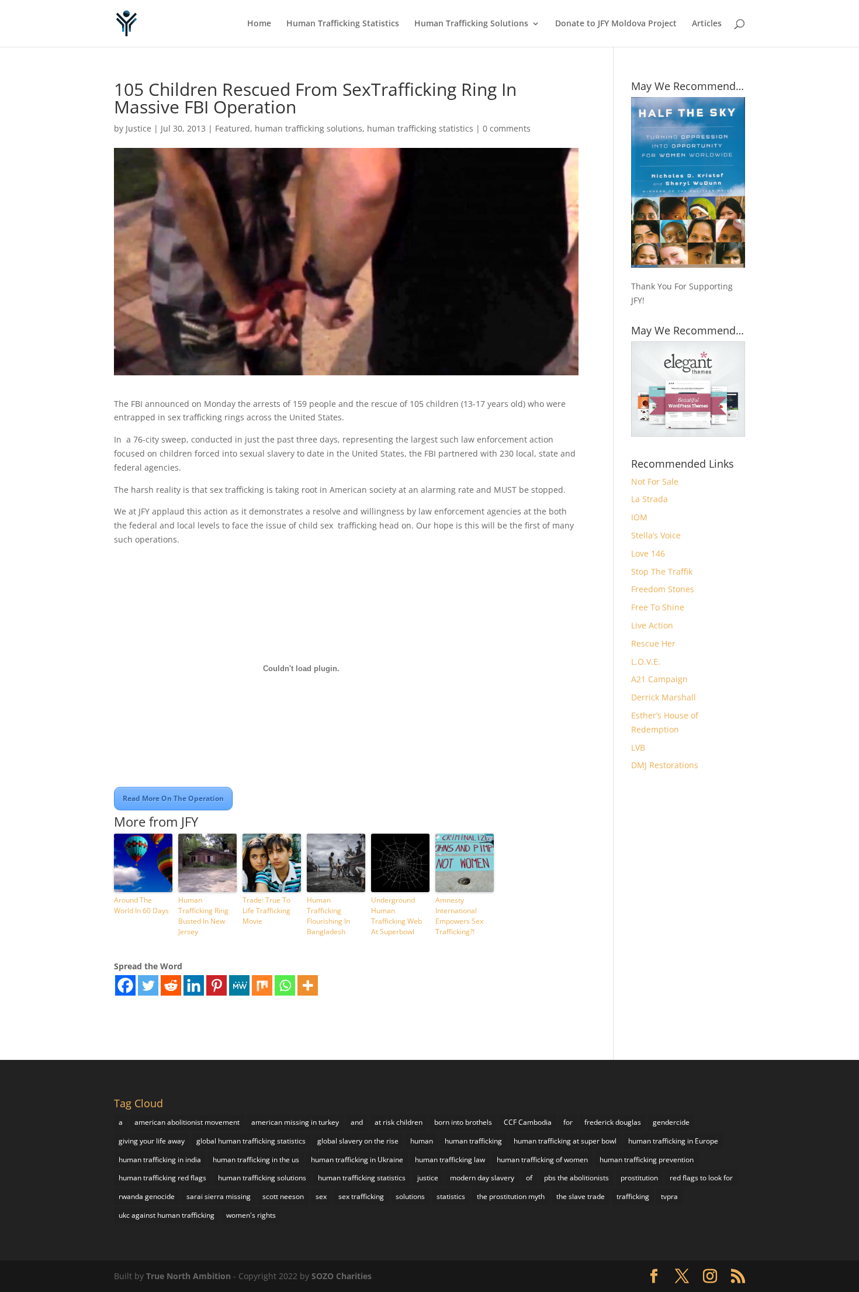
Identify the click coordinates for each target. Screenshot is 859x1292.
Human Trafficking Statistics (342, 24)
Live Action (652, 625)
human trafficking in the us (256, 1160)
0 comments (507, 128)
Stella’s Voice (656, 535)
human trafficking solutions (308, 128)
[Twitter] (148, 985)
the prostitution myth (511, 1196)
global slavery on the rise (358, 1141)
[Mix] (262, 985)
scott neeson (283, 1196)
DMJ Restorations (664, 765)
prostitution (639, 1178)
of (529, 1178)
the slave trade (580, 1196)
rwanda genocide (147, 1196)
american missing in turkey (295, 1122)
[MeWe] (239, 985)
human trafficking (473, 1141)
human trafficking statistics (420, 128)
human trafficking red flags (162, 1178)
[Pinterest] (216, 985)
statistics (451, 1196)
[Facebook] (125, 985)
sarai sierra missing (218, 1196)
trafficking (632, 1196)
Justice (138, 128)
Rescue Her (653, 643)
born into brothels (463, 1122)
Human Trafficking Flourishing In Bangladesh (328, 916)
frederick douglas (612, 1122)
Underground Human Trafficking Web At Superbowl (396, 916)
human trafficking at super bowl (565, 1141)
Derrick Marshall (663, 697)
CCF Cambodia (528, 1122)
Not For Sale (654, 481)
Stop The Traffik (661, 571)
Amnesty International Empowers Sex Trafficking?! (459, 916)
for (568, 1122)
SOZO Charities (341, 1275)
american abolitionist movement (187, 1122)
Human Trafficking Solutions (471, 24)
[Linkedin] (193, 985)
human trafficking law (450, 1160)
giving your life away (152, 1141)
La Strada (649, 499)
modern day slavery (482, 1178)
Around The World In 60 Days (141, 905)
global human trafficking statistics (251, 1141)
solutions (410, 1196)
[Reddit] (171, 985)
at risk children (398, 1122)
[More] (307, 985)
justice (427, 1178)
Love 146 (648, 553)
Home (259, 24)
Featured (232, 128)
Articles (707, 24)
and (357, 1122)
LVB (638, 747)
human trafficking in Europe (673, 1141)
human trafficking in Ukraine (357, 1160)
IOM (639, 517)
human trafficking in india (160, 1160)
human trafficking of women (542, 1160)
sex (321, 1196)
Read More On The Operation (173, 798)
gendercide (671, 1122)
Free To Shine (657, 607)
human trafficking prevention (647, 1160)
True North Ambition (188, 1275)
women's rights (251, 1215)
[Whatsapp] (285, 985)
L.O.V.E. (645, 661)
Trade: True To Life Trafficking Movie (266, 910)
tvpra (669, 1196)
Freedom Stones (662, 589)
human (421, 1141)
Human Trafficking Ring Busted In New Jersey (203, 916)
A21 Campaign (659, 679)
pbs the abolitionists (576, 1178)
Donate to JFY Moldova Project (616, 24)
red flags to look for (701, 1178)
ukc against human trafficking (166, 1215)
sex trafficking (361, 1196)
